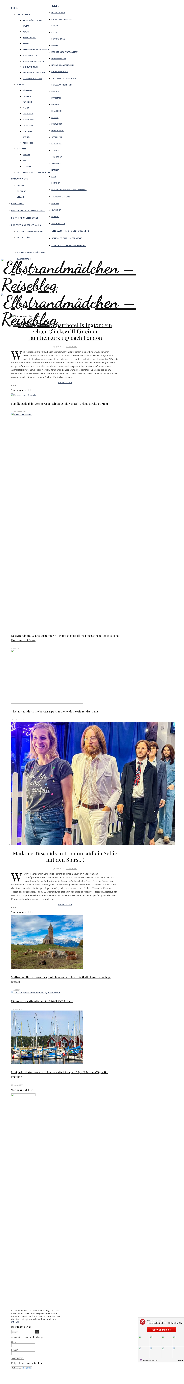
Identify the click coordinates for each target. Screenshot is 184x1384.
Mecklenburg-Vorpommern (36, 49)
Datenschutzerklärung (121, 1381)
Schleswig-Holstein (32, 79)
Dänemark (27, 90)
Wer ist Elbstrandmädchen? (30, 231)
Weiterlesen (65, 382)
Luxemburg (28, 114)
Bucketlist (17, 203)
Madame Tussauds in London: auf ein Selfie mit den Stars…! (65, 856)
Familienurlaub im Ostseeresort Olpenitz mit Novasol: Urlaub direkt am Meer (59, 403)
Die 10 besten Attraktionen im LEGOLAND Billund (42, 1001)
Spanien (26, 137)
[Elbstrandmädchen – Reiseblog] (92, 327)
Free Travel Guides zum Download (34, 172)
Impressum (116, 1378)
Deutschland (23, 14)
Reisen (14, 8)
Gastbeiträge (23, 237)
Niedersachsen (30, 55)
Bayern (26, 26)
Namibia (26, 155)
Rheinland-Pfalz (31, 67)
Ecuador (27, 166)
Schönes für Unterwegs (25, 218)
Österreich (28, 125)
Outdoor (21, 191)
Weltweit (21, 149)
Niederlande (28, 119)
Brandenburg (29, 38)
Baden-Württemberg (33, 20)
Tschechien (28, 143)
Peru (25, 160)
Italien (26, 108)
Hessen (26, 43)
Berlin (26, 32)
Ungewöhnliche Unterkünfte (28, 210)
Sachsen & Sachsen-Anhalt (36, 73)
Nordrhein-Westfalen (33, 61)
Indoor (20, 185)
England (27, 96)
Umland (20, 197)
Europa (20, 84)
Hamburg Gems (19, 178)
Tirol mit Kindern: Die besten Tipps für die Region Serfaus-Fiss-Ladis (55, 711)
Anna (13, 385)
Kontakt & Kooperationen (26, 225)
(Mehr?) (15, 1321)
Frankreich (28, 102)
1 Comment (71, 346)
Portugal (27, 131)
